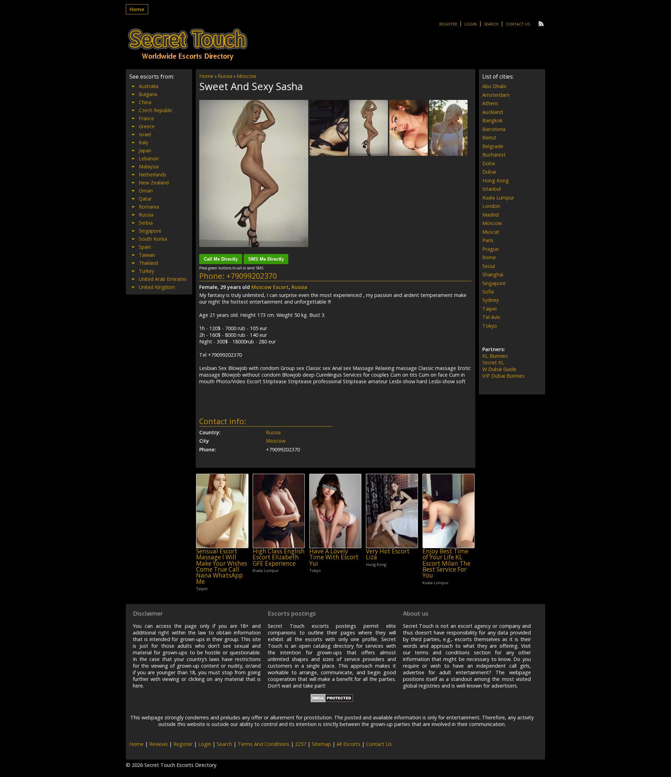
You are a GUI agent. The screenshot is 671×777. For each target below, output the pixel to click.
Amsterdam (496, 95)
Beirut (489, 137)
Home (137, 9)
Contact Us (518, 24)
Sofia (488, 291)
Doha (488, 163)
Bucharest (494, 154)
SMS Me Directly (266, 259)
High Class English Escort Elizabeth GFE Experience (279, 557)
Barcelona (493, 129)
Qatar (145, 198)
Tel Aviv (491, 317)
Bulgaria (148, 94)
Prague (490, 249)
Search (491, 24)
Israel (145, 134)
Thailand (148, 263)
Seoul (488, 266)
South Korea (153, 238)
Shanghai (492, 274)
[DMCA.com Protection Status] (332, 700)
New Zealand (154, 182)
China (145, 102)
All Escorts (348, 744)
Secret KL (493, 362)
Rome (489, 257)
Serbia (146, 222)
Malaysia (149, 166)
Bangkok (492, 120)
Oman (146, 190)
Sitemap (321, 744)
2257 (300, 744)
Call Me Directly (221, 259)
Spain (145, 247)
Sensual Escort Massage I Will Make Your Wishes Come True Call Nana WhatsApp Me (221, 566)
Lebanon (149, 158)
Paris (487, 240)
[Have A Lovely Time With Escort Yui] (335, 511)
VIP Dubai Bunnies (503, 375)
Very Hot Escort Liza (388, 554)
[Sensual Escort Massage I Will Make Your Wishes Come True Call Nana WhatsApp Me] (222, 511)
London (491, 206)
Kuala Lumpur (498, 197)
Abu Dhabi (494, 86)
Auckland (492, 112)
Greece (147, 126)
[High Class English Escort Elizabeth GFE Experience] (278, 511)
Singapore (150, 230)
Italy (143, 142)
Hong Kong (495, 180)
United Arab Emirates (163, 279)
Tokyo (489, 325)
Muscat (490, 231)
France (146, 118)
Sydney (490, 300)
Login (470, 24)
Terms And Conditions (263, 744)
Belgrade (492, 146)
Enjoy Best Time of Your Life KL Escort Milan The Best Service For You (446, 563)
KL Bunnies (495, 356)
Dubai (489, 171)
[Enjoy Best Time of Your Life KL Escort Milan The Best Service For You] (448, 511)
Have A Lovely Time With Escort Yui (334, 557)
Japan (145, 150)
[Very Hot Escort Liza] (392, 511)
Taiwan (147, 255)
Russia (225, 76)
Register (448, 24)
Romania (149, 206)
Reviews (158, 744)
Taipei (489, 308)
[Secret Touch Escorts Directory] (188, 44)
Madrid (490, 214)
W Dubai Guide (499, 369)
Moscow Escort (270, 287)
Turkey (146, 271)
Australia (148, 86)
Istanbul (491, 189)
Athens (490, 103)
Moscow (246, 76)
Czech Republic (156, 110)
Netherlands (152, 174)
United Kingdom (157, 287)
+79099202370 (251, 276)
